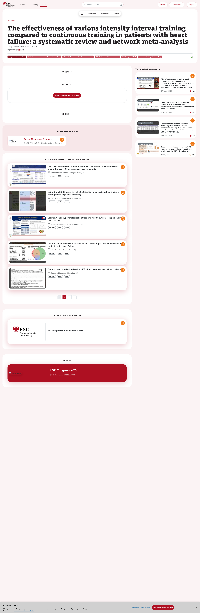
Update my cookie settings (141, 607)
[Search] (120, 5)
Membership (177, 5)
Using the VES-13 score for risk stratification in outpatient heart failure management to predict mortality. (83, 193)
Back (13, 20)
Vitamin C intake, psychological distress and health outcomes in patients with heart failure (86, 219)
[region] (100, 607)
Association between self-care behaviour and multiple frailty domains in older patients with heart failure (86, 244)
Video (67, 176)
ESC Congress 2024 (64, 370)
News (162, 5)
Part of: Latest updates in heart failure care (44, 57)
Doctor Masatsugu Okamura (38, 139)
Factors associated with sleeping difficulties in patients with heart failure (84, 269)
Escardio (22, 5)
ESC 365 (43, 5)
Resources (91, 13)
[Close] (196, 607)
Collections (104, 13)
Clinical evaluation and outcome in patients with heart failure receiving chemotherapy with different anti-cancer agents (83, 167)
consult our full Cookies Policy (24, 611)
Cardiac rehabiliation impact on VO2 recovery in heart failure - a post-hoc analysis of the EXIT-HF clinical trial (176, 149)
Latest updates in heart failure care (65, 330)
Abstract (52, 176)
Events (116, 13)
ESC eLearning (32, 5)
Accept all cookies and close (163, 607)
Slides (60, 176)
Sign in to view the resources (67, 95)
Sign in (191, 5)
